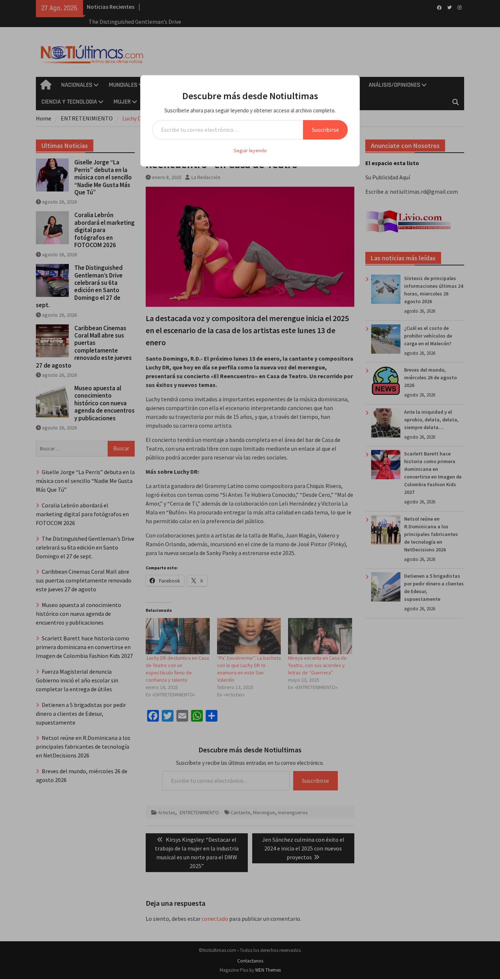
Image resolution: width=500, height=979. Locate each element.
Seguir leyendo (250, 150)
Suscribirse (325, 129)
